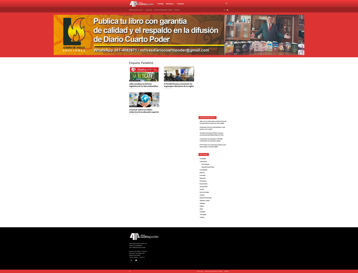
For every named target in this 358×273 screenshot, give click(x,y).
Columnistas (133, 106)
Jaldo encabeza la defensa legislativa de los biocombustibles (143, 85)
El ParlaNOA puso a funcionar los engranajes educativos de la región (179, 85)
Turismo (202, 217)
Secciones (169, 4)
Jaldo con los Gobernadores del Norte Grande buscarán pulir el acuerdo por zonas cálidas (213, 122)
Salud (201, 209)
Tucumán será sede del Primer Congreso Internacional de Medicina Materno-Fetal (211, 134)
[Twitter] (227, 9)
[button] (226, 3)
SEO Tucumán (134, 271)
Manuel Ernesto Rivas (208, 167)
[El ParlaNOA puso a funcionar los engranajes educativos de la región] (179, 74)
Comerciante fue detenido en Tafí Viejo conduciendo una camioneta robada (211, 140)
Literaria (202, 195)
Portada (160, 4)
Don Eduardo (205, 164)
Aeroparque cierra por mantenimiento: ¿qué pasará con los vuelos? (212, 128)
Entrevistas (203, 181)
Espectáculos (204, 184)
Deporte (202, 172)
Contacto (180, 4)
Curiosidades (203, 170)
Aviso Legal (149, 10)
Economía (202, 175)
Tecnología (203, 214)
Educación (203, 178)
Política (202, 206)
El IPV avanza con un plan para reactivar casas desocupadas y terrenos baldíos (213, 145)
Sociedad (202, 211)
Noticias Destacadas (135, 80)
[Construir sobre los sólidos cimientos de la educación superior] (144, 99)
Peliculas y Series (205, 200)
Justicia (202, 189)
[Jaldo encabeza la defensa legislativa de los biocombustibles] (144, 74)
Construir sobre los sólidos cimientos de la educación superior (144, 110)
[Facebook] (224, 9)
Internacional (203, 186)
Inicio (130, 60)
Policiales (202, 203)
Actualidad (167, 80)
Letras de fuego (204, 192)
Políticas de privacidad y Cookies (163, 10)
